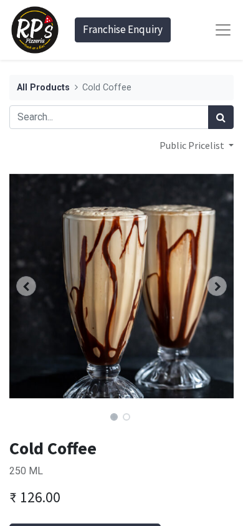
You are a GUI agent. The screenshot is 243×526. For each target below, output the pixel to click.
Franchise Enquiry (123, 29)
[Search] (221, 117)
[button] (26, 286)
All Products (43, 87)
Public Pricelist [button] (193, 145)
